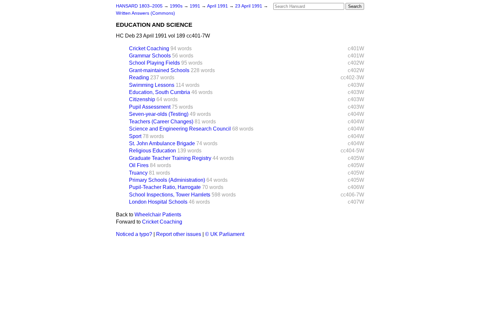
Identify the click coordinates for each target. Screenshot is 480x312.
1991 (195, 6)
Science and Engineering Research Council (180, 129)
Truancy (138, 173)
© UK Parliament (224, 234)
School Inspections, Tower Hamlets (169, 194)
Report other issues (178, 234)
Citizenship (142, 99)
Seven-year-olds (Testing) (158, 114)
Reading (139, 77)
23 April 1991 (249, 6)
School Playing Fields (154, 63)
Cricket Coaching (149, 48)
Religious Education (152, 150)
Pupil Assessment (149, 107)
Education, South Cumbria (159, 92)
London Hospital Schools (158, 202)
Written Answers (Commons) (145, 13)
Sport (135, 136)
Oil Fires (139, 165)
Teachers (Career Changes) (161, 121)
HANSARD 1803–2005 (139, 6)
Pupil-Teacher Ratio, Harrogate (165, 187)
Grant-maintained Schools (159, 70)
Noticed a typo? (134, 234)
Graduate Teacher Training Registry (170, 158)
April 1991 (218, 6)
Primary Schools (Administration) (167, 180)
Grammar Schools (150, 55)
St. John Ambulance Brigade (162, 143)
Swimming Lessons (151, 85)
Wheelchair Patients (158, 214)
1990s (177, 6)
